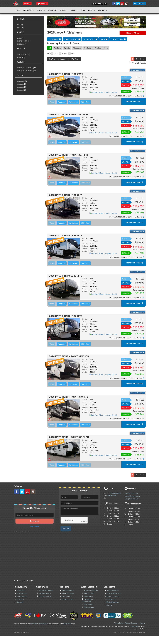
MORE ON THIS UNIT (134, 101)
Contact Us (109, 586)
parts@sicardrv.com (132, 498)
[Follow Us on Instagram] (126, 3)
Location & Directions (114, 593)
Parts (73, 10)
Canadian (33, 623)
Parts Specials (66, 596)
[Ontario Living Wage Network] (127, 615)
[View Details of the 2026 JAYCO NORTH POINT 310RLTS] (63, 410)
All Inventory (21, 590)
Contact (102, 10)
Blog (83, 10)
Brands (40, 10)
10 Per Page (74, 59)
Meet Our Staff (89, 593)
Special (67, 48)
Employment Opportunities (87, 600)
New (18, 27)
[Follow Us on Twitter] (118, 3)
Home (17, 10)
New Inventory (22, 593)
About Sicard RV (89, 586)
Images (64, 53)
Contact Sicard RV (113, 590)
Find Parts (64, 586)
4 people (20, 81)
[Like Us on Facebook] (114, 3)
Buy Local (67, 623)
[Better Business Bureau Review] (112, 615)
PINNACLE (20, 44)
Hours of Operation (113, 596)
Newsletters (88, 596)
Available (57, 48)
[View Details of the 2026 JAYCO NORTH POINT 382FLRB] (63, 127)
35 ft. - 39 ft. (21, 54)
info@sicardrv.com (131, 493)
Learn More (34, 526)
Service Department (46, 590)
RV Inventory (20, 586)
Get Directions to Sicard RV (24, 581)
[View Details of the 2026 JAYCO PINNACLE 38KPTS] (63, 208)
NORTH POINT (22, 41)
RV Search (20, 599)
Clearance (77, 48)
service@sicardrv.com (132, 496)
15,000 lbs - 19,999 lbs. (25, 70)
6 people (20, 84)
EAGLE (19, 38)
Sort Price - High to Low (57, 59)
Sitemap (109, 605)
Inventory (27, 10)
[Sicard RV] (15, 3)
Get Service (42, 586)
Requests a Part (67, 599)
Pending (98, 48)
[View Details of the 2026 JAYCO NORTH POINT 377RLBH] (63, 450)
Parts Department (68, 590)
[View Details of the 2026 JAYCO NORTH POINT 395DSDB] (63, 369)
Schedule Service (45, 596)
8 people (20, 87)
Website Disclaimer (131, 623)
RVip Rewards (89, 607)
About (91, 10)
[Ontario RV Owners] (73, 615)
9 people (20, 90)
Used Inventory (22, 596)
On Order (87, 48)
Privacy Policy (88, 604)
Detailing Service (45, 593)
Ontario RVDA (43, 623)
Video (73, 53)
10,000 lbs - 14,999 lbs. (25, 68)
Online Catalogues (68, 593)
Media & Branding (113, 602)
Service (63, 10)
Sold (106, 48)
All (18, 25)
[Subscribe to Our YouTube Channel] (122, 3)
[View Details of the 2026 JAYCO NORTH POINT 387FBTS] (63, 168)
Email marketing (18, 532)
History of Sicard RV (91, 590)
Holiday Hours (111, 599)
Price (56, 53)
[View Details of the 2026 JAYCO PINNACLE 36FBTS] (63, 248)
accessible (134, 626)
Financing (52, 10)
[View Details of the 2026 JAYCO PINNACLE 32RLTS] (63, 289)
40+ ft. (19, 57)
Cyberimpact (25, 532)
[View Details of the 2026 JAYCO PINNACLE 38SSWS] (63, 87)
